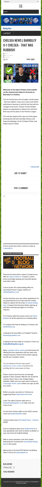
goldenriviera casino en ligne (12, 366)
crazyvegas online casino (12, 383)
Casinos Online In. (15, 277)
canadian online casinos (16, 350)
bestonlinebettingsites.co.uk (13, 403)
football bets (29, 429)
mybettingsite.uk (22, 452)
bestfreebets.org (9, 327)
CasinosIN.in (8, 248)
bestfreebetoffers (16, 414)
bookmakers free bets (24, 394)
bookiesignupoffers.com (11, 335)
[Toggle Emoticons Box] (4, 196)
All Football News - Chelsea (28, 420)
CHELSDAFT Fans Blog (21, 481)
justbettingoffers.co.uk (11, 292)
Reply (6, 53)
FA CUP (7, 55)
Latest (7, 33)
